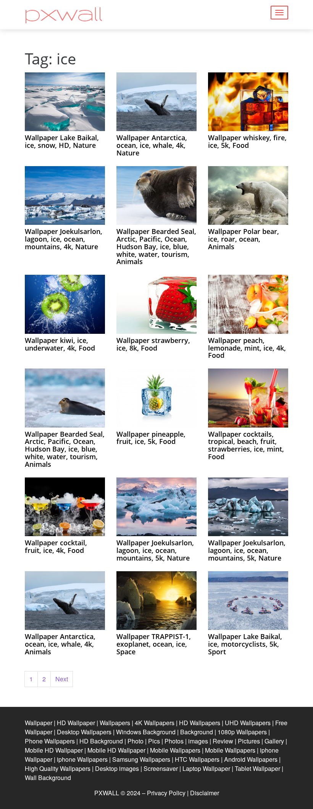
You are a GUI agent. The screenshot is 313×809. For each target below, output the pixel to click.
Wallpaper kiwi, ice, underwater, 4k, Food (60, 344)
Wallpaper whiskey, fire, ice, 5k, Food (247, 141)
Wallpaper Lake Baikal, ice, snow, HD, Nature (62, 141)
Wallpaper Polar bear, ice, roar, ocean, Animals (243, 239)
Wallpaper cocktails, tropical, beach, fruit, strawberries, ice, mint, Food (246, 445)
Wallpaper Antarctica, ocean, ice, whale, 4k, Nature (151, 145)
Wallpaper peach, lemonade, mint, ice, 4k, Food (247, 348)
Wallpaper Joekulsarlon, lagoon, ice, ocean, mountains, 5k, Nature (155, 550)
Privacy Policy (166, 792)
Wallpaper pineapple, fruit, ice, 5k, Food (151, 437)
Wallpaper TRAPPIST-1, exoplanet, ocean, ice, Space (153, 644)
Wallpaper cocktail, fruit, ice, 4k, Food (56, 546)
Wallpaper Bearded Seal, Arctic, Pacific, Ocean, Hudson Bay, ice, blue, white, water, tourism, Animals (156, 246)
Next (61, 678)
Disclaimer (204, 792)
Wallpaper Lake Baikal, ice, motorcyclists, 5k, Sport (245, 644)
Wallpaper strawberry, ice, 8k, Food (153, 344)
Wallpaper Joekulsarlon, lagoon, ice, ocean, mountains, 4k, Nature (63, 239)
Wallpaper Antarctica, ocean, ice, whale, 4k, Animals (60, 644)
